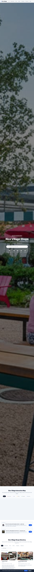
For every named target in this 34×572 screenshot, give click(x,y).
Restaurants (12, 1)
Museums (27, 1)
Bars (16, 1)
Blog (30, 1)
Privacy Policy (21, 570)
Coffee (19, 1)
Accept (26, 570)
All (4, 496)
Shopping (22, 1)
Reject (30, 570)
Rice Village (4, 1)
